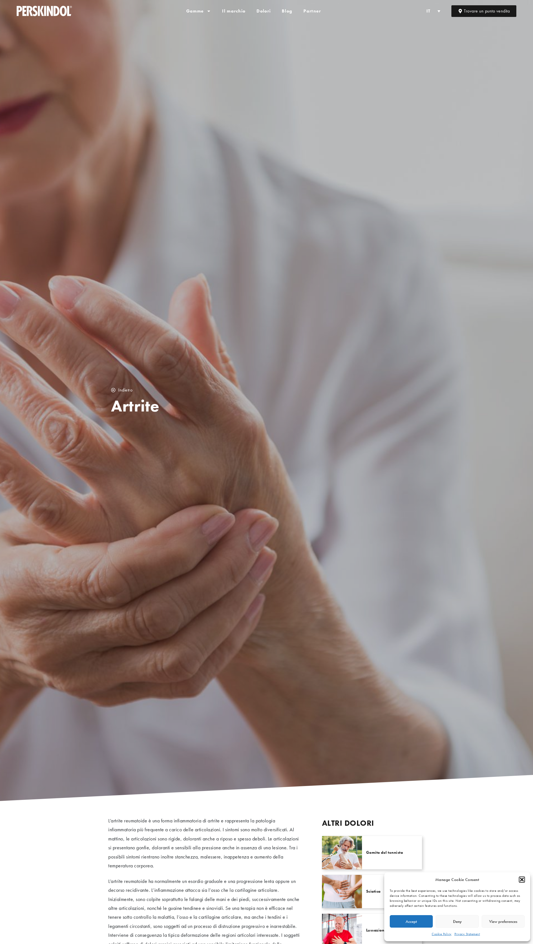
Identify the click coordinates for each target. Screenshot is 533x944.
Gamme (195, 11)
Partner (312, 11)
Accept (411, 921)
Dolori (264, 11)
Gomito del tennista (384, 852)
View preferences (503, 921)
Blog (287, 11)
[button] (522, 879)
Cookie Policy (442, 934)
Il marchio (233, 11)
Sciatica (373, 891)
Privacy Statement (467, 934)
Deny (457, 921)
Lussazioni (376, 930)
